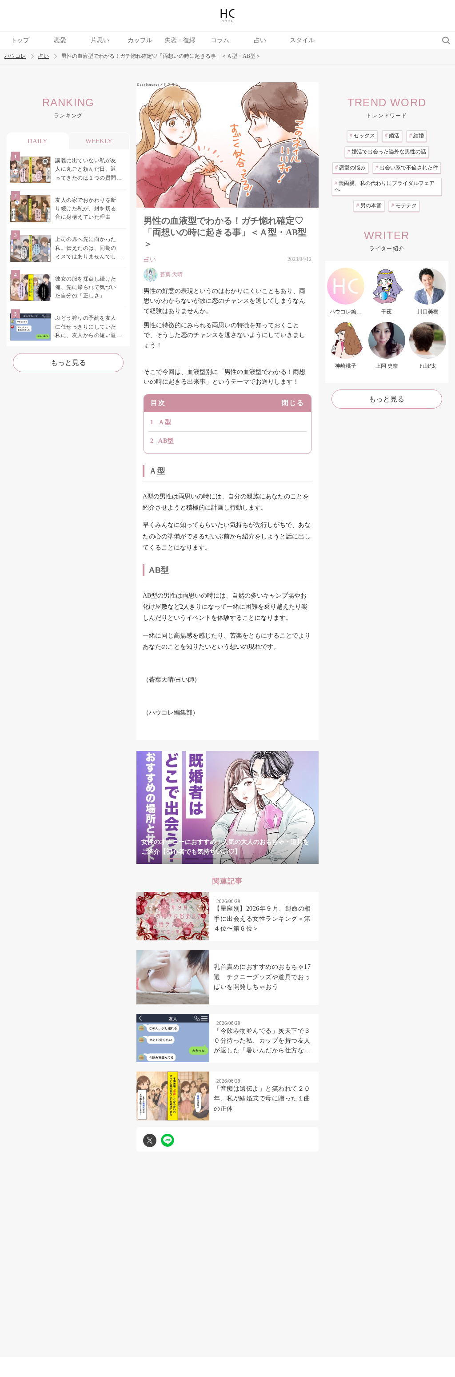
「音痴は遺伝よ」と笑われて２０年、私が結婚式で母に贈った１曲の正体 (262, 1098)
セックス (362, 135)
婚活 (392, 135)
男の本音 (369, 205)
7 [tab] (280, 858)
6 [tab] (263, 858)
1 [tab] (174, 858)
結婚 (416, 135)
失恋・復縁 (180, 40)
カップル (140, 40)
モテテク (404, 205)
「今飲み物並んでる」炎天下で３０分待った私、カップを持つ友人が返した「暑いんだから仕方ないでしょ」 (262, 1042)
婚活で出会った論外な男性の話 (386, 152)
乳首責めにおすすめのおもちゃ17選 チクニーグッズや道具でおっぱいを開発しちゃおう (262, 976)
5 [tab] (245, 858)
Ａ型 (165, 422)
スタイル (302, 40)
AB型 (166, 441)
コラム (220, 40)
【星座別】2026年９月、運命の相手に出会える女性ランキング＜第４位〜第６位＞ (262, 918)
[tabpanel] (227, 807)
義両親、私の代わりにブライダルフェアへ (385, 186)
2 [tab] (192, 858)
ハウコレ (15, 56)
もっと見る (68, 362)
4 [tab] (227, 858)
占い (260, 40)
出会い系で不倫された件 (406, 168)
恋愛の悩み (350, 168)
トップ (20, 40)
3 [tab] (209, 858)
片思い (100, 40)
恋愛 (60, 40)
